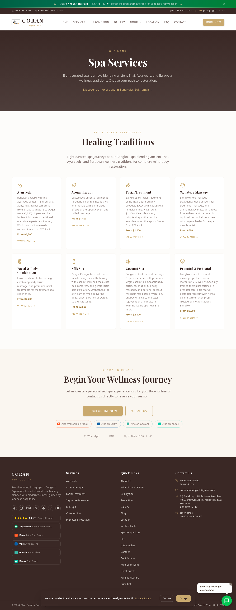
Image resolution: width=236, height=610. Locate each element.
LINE (111, 436)
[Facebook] (14, 508)
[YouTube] (58, 508)
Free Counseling (130, 564)
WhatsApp (93, 436)
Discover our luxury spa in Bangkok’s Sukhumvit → (118, 89)
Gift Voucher (128, 545)
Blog (123, 513)
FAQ (166, 22)
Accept (184, 598)
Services (79, 22)
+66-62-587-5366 (23, 10)
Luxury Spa (127, 494)
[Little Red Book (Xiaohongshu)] (43, 508)
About (134, 22)
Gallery (119, 22)
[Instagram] (21, 508)
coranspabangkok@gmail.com (197, 490)
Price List (126, 584)
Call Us (141, 411)
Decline (167, 598)
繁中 (214, 10)
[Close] (224, 3)
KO (223, 10)
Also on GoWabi (138, 423)
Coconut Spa (73, 513)
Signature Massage (77, 500)
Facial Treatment (75, 494)
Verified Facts (128, 526)
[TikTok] (50, 508)
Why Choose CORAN (132, 487)
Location (152, 22)
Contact (180, 22)
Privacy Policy (143, 598)
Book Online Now (103, 411)
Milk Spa (71, 506)
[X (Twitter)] (36, 508)
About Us (126, 481)
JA (204, 10)
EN (200, 10)
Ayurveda (71, 481)
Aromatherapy (74, 487)
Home (64, 22)
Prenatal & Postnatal (78, 519)
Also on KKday (169, 423)
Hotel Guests (128, 571)
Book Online (128, 558)
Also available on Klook (73, 423)
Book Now (213, 22)
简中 (208, 10)
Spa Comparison (130, 532)
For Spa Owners (130, 577)
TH (219, 10)
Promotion (101, 22)
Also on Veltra (107, 423)
